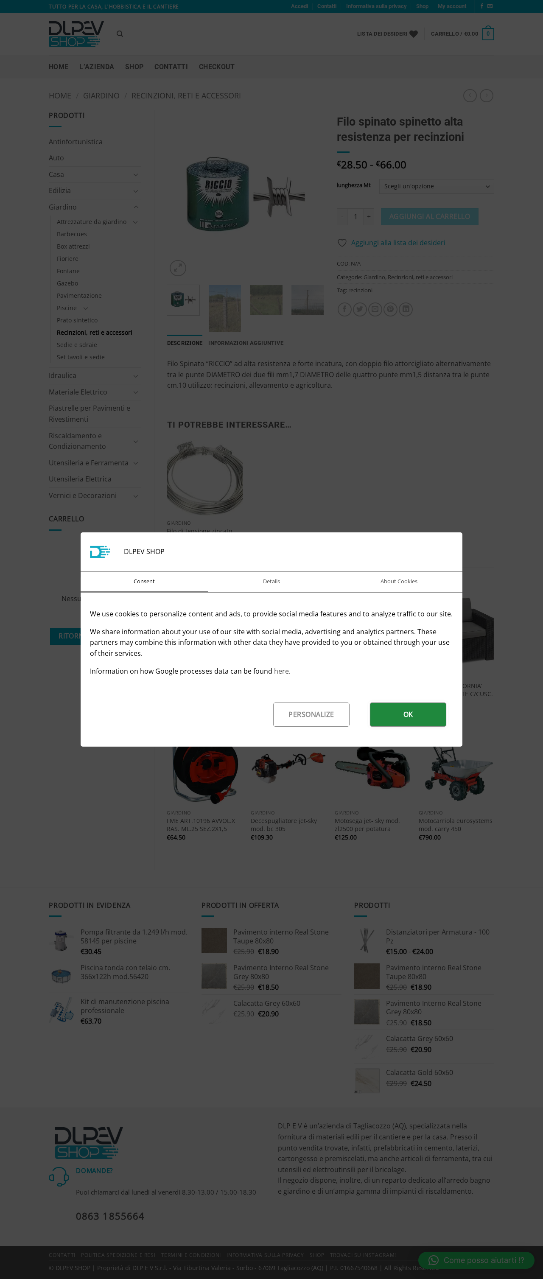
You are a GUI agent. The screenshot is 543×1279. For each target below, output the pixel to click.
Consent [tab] (144, 581)
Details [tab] (271, 581)
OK (408, 714)
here (281, 671)
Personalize (311, 714)
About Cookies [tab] (399, 581)
